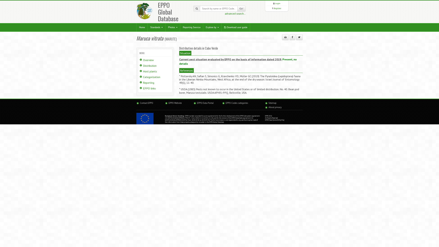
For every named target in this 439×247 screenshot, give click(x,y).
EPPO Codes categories (237, 103)
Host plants (150, 71)
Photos (172, 27)
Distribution (150, 65)
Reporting (148, 82)
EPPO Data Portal (205, 103)
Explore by (211, 27)
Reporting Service (191, 27)
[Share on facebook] (292, 37)
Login (277, 3)
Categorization (151, 77)
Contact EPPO (146, 103)
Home (142, 27)
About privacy (275, 107)
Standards (155, 27)
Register (277, 8)
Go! (241, 8)
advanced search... (235, 13)
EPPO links (149, 88)
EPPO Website (175, 103)
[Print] (285, 37)
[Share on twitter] (299, 37)
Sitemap (272, 103)
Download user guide (236, 27)
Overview (148, 60)
